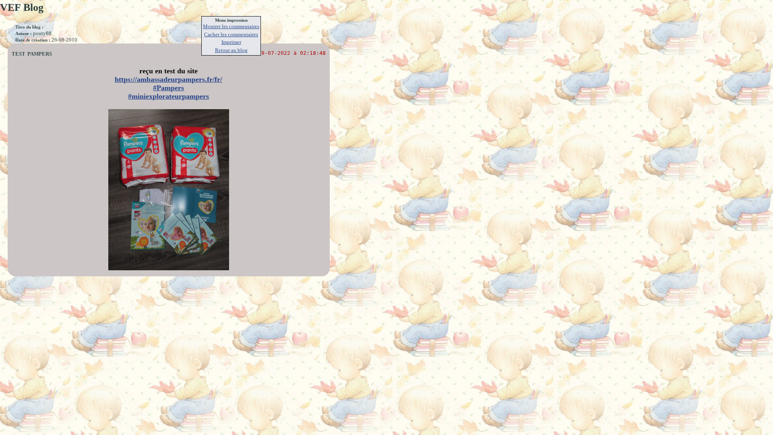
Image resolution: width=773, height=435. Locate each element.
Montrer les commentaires (231, 26)
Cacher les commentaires (231, 34)
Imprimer (231, 42)
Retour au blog (231, 50)
